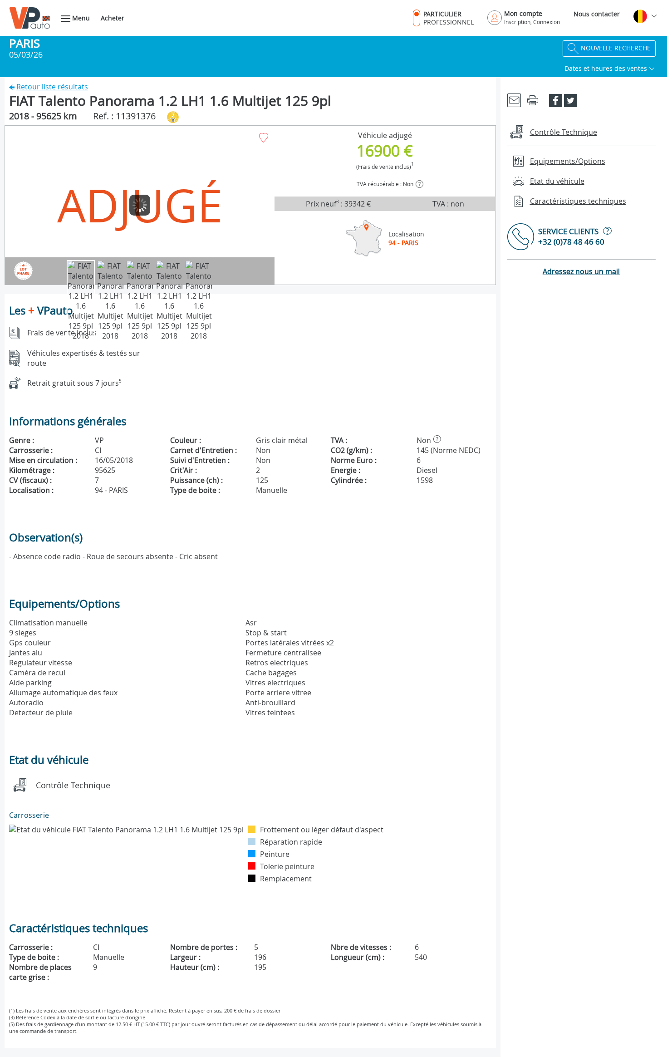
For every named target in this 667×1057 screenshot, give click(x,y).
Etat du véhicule (557, 181)
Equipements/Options (567, 161)
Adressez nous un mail (581, 271)
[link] (514, 99)
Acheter (112, 18)
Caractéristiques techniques (578, 201)
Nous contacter (597, 14)
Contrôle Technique (73, 785)
